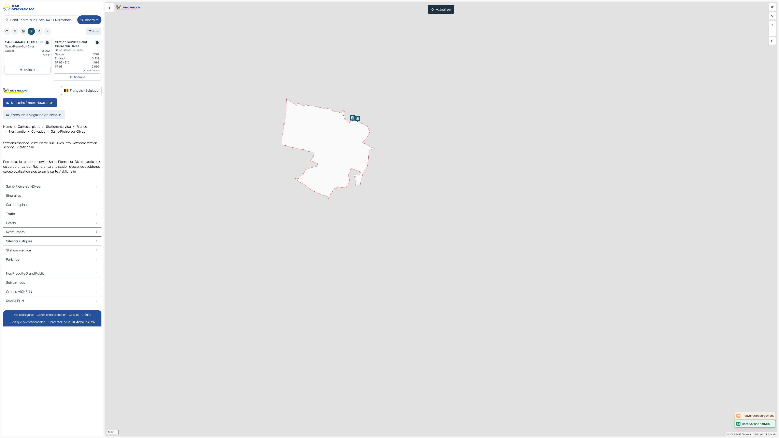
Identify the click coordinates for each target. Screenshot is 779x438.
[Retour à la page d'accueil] (19, 7)
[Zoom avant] (772, 24)
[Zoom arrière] (772, 32)
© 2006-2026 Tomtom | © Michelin (745, 434)
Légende (771, 434)
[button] (357, 118)
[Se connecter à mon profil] (772, 7)
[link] (755, 415)
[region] (441, 219)
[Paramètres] (772, 15)
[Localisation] (772, 41)
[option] (7, 31)
